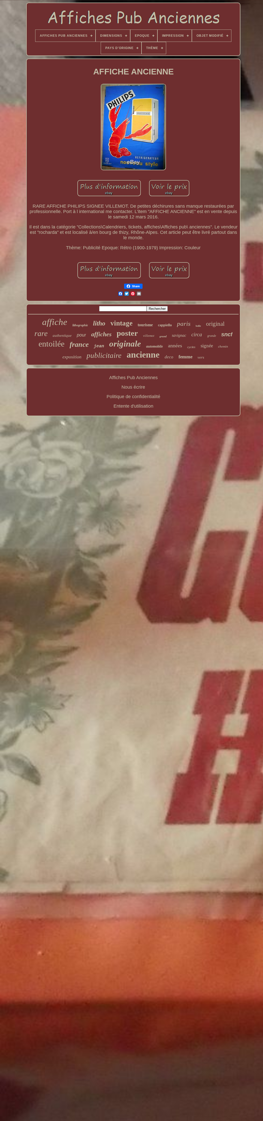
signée (207, 345)
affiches (101, 334)
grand (163, 336)
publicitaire (104, 355)
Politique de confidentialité (133, 396)
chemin (223, 346)
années (175, 345)
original (215, 324)
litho (99, 323)
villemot (148, 336)
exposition (71, 356)
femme (185, 356)
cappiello (165, 325)
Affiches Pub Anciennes (133, 377)
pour (81, 335)
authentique (62, 335)
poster (127, 333)
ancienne (143, 354)
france (79, 344)
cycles (191, 347)
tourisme (145, 325)
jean (99, 346)
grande (211, 336)
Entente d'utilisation (133, 406)
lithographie (80, 325)
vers (201, 357)
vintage (121, 323)
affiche (54, 322)
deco (169, 356)
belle (198, 325)
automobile (154, 346)
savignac (179, 335)
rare (41, 333)
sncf (226, 334)
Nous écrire (133, 387)
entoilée (51, 343)
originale (125, 343)
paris (184, 323)
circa (196, 334)
